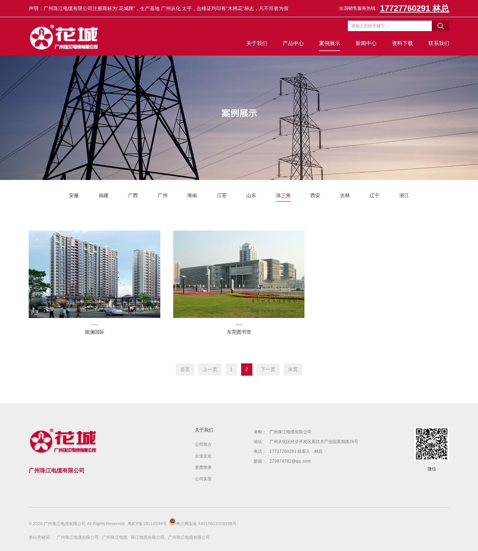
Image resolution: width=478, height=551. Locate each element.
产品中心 (293, 43)
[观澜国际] (94, 274)
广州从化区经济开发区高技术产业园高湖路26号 (313, 441)
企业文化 (203, 456)
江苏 (222, 195)
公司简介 (203, 444)
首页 (185, 369)
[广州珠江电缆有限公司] (64, 36)
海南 (192, 195)
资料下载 (402, 43)
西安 (315, 195)
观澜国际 (94, 332)
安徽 (74, 195)
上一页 (210, 369)
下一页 (268, 369)
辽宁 (374, 195)
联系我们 (438, 43)
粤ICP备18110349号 (147, 523)
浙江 (404, 195)
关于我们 (256, 43)
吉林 (345, 195)
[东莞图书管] (239, 274)
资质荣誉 (203, 467)
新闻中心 (366, 43)
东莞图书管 (239, 332)
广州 (163, 195)
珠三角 (283, 195)
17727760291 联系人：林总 (296, 451)
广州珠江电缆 (114, 537)
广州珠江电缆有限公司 (290, 431)
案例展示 (329, 43)
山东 (251, 195)
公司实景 (203, 479)
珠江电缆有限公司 (147, 537)
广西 (133, 195)
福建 (103, 195)
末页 (293, 369)
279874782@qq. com (290, 461)
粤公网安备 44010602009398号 (206, 523)
